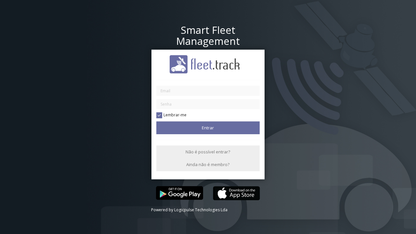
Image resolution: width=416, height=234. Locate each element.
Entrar (208, 127)
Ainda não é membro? (207, 164)
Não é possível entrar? (208, 152)
